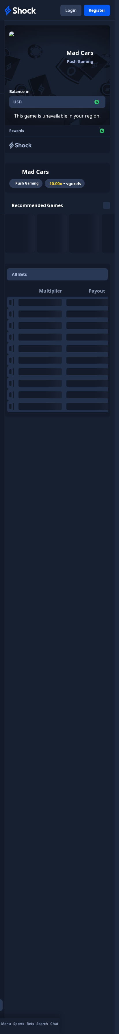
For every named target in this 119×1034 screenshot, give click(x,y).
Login (71, 10)
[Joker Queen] (84, 233)
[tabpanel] (57, 348)
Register (97, 10)
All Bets (19, 274)
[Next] (106, 205)
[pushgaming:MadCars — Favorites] (15, 171)
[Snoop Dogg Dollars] (20, 233)
